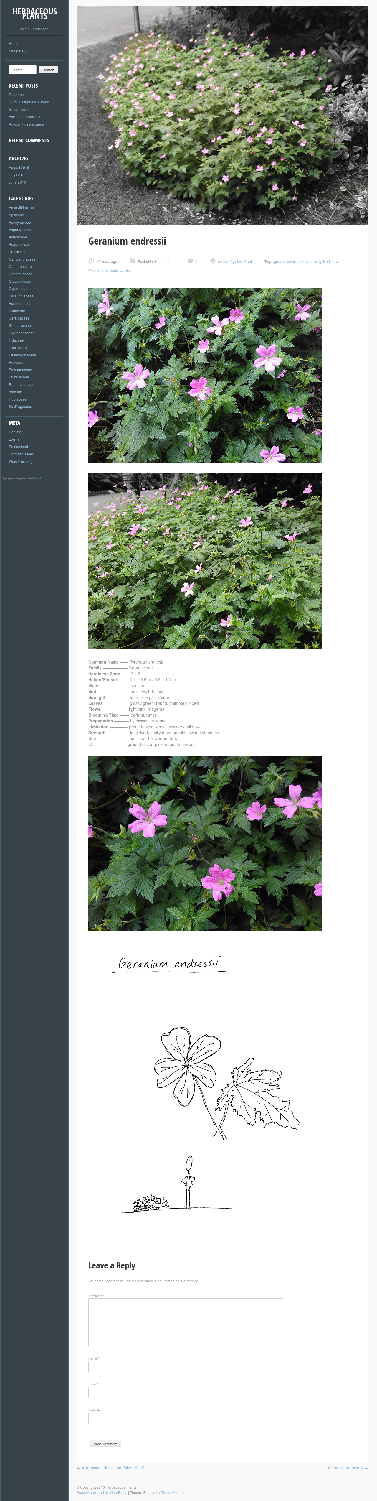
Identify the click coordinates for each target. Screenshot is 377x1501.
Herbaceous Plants (35, 13)
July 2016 (16, 174)
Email (93, 1384)
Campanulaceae (22, 258)
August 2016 (19, 167)
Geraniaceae (19, 317)
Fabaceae (17, 310)
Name (93, 1358)
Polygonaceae (20, 369)
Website (94, 1410)
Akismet (36, 478)
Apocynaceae (20, 222)
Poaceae (16, 362)
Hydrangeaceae (22, 332)
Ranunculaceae (21, 384)
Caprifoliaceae (20, 273)
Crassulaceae (20, 281)
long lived (322, 261)
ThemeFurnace (173, 1492)
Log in (14, 439)
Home (14, 43)
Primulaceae (19, 376)
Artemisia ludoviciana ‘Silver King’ (110, 1468)
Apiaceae (16, 214)
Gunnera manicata (348, 1468)
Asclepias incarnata (24, 116)
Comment (96, 1295)
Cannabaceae (20, 266)
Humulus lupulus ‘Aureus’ (29, 101)
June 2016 (17, 182)
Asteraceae (18, 236)
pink (114, 270)
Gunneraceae (20, 325)
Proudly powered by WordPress (102, 1492)
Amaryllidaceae (21, 207)
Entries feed (18, 446)
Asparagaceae (20, 229)
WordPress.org (21, 461)
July (300, 261)
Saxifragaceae (20, 406)
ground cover (284, 261)
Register (15, 431)
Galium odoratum (23, 109)
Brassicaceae (20, 251)
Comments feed (21, 453)
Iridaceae (16, 340)
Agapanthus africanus (26, 123)
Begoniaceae (19, 244)
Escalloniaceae (21, 295)
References (18, 94)
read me (15, 391)
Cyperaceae (19, 288)
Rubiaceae (18, 398)
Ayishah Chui (240, 261)
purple (125, 270)
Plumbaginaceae (22, 354)
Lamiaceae (18, 347)
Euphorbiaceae (21, 303)
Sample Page (20, 50)
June (308, 261)
